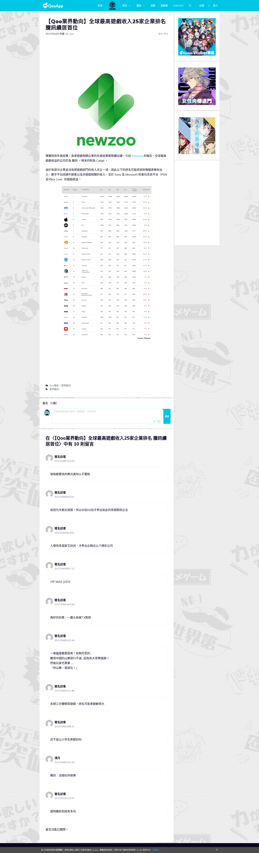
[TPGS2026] (112, 5)
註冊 (201, 5)
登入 (215, 5)
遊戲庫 (164, 5)
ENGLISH (178, 5)
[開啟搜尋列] (190, 5)
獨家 (138, 5)
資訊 (124, 5)
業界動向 (66, 385)
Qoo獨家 (54, 385)
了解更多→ (156, 850)
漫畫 (152, 5)
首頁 (100, 5)
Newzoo (137, 156)
